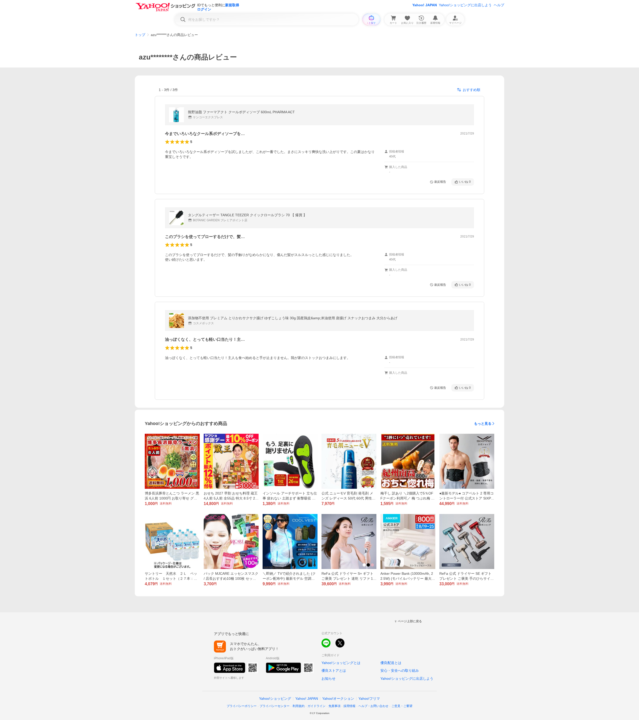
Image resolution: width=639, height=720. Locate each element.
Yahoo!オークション (338, 698)
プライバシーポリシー (242, 706)
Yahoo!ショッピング (275, 698)
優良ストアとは (333, 670)
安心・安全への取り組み (399, 670)
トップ (140, 35)
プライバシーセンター (275, 706)
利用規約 (299, 706)
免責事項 (334, 706)
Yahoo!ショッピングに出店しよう (465, 5)
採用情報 (349, 706)
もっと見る (482, 424)
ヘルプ (499, 5)
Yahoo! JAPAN (424, 5)
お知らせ (328, 678)
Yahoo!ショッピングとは (340, 663)
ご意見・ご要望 (401, 706)
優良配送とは (390, 663)
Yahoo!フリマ (369, 698)
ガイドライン (316, 706)
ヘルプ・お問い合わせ (373, 706)
